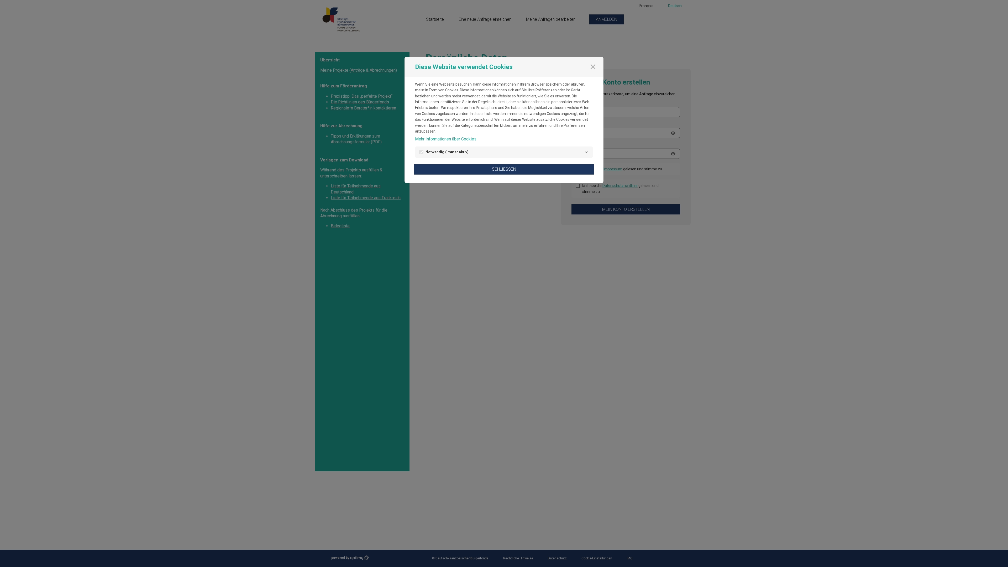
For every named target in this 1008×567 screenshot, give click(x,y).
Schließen (504, 169)
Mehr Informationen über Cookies (445, 138)
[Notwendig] (586, 152)
